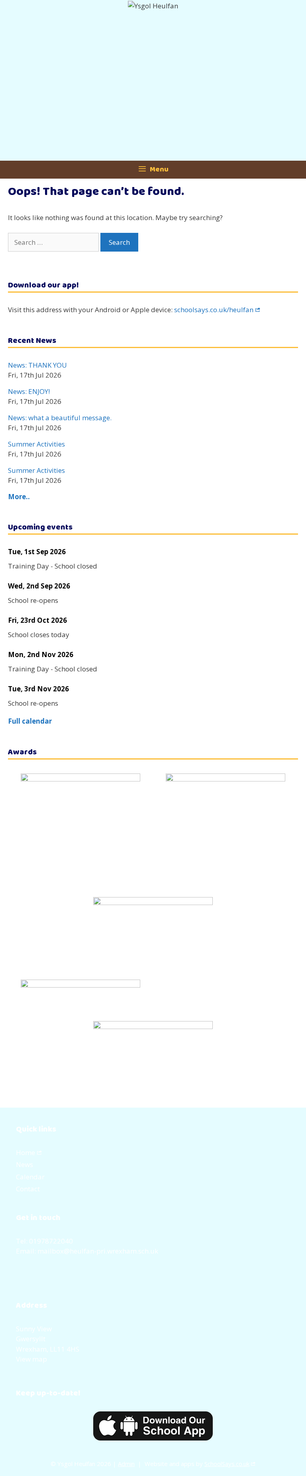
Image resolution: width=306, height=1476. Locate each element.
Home (25, 1152)
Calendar (30, 1176)
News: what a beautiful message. (60, 417)
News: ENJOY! (29, 391)
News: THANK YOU (37, 365)
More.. (19, 496)
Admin (126, 1464)
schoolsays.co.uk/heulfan (213, 309)
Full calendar (30, 721)
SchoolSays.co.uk (226, 1464)
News (24, 1164)
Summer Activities (36, 444)
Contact (28, 1188)
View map (31, 1359)
